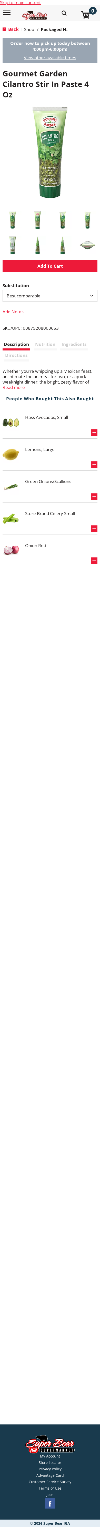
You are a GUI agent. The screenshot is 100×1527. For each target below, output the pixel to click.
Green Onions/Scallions (48, 481)
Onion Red (35, 545)
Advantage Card (50, 1475)
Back (13, 29)
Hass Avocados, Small (46, 417)
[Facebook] (50, 1503)
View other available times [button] (50, 58)
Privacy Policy (50, 1469)
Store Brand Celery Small (50, 513)
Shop (29, 29)
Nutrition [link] (45, 344)
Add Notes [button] (13, 312)
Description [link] (16, 344)
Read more (14, 387)
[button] (13, 220)
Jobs (50, 1495)
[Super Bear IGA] (35, 12)
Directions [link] (16, 355)
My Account (50, 1456)
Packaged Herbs (58, 29)
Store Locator (50, 1463)
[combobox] (50, 296)
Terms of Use (50, 1488)
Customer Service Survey (50, 1482)
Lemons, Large (40, 449)
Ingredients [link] (74, 344)
